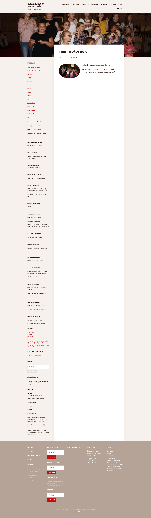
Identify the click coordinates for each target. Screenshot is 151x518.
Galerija (114, 4)
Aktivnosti (84, 4)
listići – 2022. (31, 110)
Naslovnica (65, 4)
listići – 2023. (31, 106)
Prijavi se (30, 459)
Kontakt (119, 8)
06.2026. (30, 78)
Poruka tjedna (31, 339)
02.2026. (30, 92)
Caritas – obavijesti (92, 462)
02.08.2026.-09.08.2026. (34, 70)
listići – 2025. (31, 99)
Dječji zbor (74, 57)
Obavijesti (74, 4)
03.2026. (30, 88)
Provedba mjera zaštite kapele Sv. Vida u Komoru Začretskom (114, 468)
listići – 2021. (31, 113)
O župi (120, 4)
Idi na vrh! (30, 451)
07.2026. (29, 74)
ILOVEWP (78, 511)
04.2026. (30, 85)
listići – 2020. (31, 117)
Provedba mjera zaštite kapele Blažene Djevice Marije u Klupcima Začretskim (115, 462)
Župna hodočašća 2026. (94, 453)
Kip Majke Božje (91, 456)
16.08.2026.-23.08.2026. (34, 67)
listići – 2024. (31, 103)
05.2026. (30, 81)
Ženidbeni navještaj (92, 451)
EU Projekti (104, 4)
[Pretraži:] (38, 367)
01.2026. (29, 96)
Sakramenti (94, 4)
